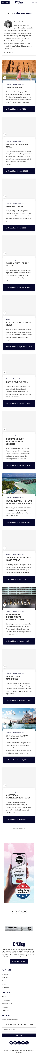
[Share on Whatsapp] (22, 71)
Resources (5, 1007)
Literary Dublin (14, 206)
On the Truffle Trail (17, 382)
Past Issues (5, 981)
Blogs (3, 984)
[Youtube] (23, 1043)
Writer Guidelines (7, 1003)
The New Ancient (14, 87)
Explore (6, 993)
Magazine (5, 977)
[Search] (36, 2)
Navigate (6, 970)
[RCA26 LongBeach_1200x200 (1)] (18, 927)
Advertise (5, 997)
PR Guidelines (6, 1000)
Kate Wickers (20, 21)
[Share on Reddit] (20, 71)
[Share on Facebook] (13, 71)
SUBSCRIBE (5, 2)
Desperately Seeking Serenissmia (17, 737)
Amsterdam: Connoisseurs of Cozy (18, 796)
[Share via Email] (25, 71)
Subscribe (5, 974)
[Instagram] (19, 1043)
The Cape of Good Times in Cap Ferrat (18, 559)
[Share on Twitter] (15, 71)
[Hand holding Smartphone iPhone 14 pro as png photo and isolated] (19, 844)
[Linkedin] (15, 1043)
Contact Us (5, 1010)
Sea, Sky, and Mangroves (13, 677)
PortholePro (5, 987)
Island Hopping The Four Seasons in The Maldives (19, 502)
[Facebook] (11, 1043)
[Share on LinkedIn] (18, 71)
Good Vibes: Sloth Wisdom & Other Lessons (15, 441)
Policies (6, 1015)
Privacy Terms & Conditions (10, 1019)
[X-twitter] (27, 1043)
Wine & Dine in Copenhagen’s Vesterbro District (16, 617)
